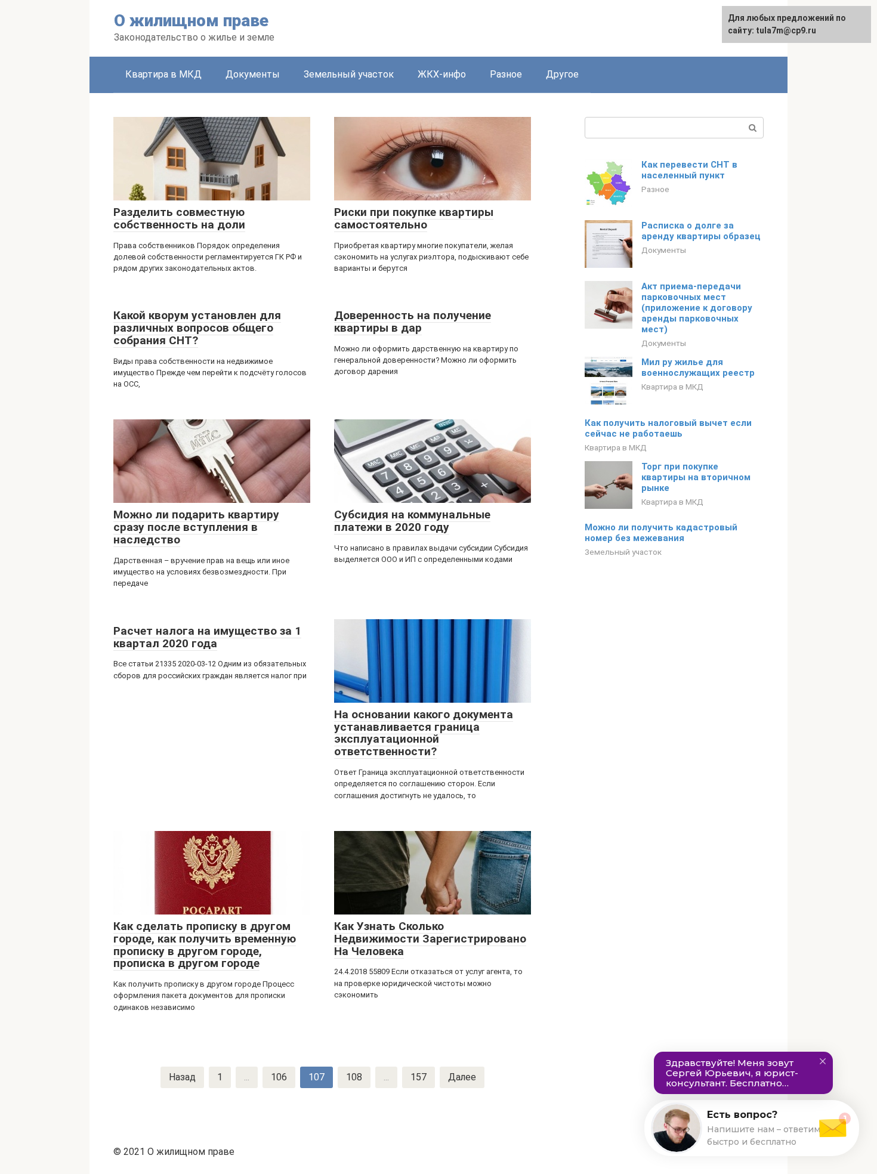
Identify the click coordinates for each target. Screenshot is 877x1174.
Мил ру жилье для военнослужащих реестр (698, 367)
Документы (253, 74)
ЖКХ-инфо (442, 74)
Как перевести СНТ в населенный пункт (689, 170)
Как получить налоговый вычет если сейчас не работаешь (668, 428)
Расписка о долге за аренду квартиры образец (701, 231)
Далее (462, 1077)
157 (418, 1077)
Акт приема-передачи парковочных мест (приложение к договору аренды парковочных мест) (696, 308)
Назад (182, 1077)
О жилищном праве (191, 20)
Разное (506, 74)
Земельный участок (349, 74)
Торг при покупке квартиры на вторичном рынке (696, 477)
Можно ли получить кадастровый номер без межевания (661, 532)
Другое (562, 74)
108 (354, 1077)
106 (279, 1077)
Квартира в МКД (163, 74)
